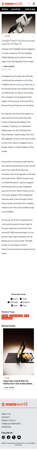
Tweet (24, 299)
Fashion (5, 9)
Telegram (26, 302)
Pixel (22, 84)
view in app (30, 9)
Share (15, 299)
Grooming (15, 9)
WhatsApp (14, 302)
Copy (24, 305)
